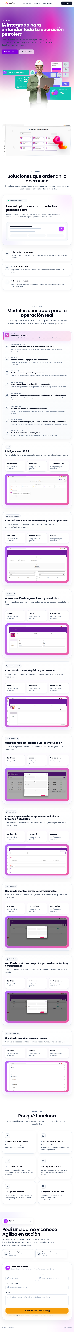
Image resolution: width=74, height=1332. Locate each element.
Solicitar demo (9, 52)
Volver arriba (67, 1328)
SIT (14, 1328)
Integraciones (47, 3)
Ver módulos (27, 52)
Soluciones (27, 3)
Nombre (8, 1274)
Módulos (37, 3)
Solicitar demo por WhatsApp (37, 1311)
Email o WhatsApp (11, 1283)
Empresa (41, 1274)
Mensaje (8, 1293)
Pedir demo (67, 3)
